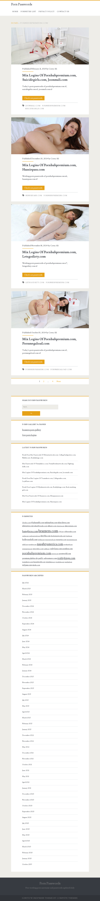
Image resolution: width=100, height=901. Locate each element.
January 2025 (26, 600)
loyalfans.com (41, 540)
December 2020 (28, 794)
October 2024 (27, 618)
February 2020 (27, 853)
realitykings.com (66, 558)
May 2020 (26, 835)
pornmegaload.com (61, 370)
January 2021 (26, 788)
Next (59, 381)
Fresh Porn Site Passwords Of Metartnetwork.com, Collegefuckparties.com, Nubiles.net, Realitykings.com (49, 456)
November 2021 (28, 759)
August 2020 (26, 817)
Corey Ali (53, 69)
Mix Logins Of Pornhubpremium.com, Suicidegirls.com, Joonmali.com (50, 45)
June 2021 (25, 770)
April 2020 (26, 841)
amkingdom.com (50, 522)
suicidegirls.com (34, 109)
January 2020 (27, 859)
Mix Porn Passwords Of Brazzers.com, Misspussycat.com (42, 496)
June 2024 (25, 641)
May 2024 (25, 647)
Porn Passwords (21, 4)
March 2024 (26, 659)
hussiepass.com (33, 196)
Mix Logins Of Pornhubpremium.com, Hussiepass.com (50, 135)
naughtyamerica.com (50, 544)
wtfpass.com (27, 565)
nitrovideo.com (38, 549)
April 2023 (26, 712)
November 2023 (28, 682)
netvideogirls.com (68, 544)
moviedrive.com (32, 544)
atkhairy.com (51, 526)
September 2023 (28, 688)
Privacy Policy (47, 12)
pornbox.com (67, 549)
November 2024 (28, 612)
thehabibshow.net (50, 562)
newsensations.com (27, 549)
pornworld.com (65, 553)
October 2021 (27, 765)
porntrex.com (55, 554)
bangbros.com (30, 531)
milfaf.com (25, 544)
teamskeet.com (27, 562)
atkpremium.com (71, 526)
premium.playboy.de (30, 558)
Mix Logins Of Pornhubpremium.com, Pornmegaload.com (50, 309)
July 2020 (25, 823)
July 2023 (25, 700)
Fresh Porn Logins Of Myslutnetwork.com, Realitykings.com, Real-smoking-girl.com (49, 488)
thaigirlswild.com (39, 562)
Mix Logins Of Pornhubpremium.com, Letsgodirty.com (50, 222)
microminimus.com (72, 540)
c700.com (61, 532)
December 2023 (28, 677)
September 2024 (28, 624)
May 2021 (25, 776)
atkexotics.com (28, 526)
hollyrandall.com (29, 539)
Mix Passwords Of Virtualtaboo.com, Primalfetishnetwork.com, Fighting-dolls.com (48, 465)
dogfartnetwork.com (58, 536)
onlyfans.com (56, 548)
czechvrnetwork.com (34, 536)
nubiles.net (47, 549)
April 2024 (26, 653)
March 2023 (26, 718)
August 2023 (26, 694)
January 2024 (26, 671)
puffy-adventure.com (47, 558)
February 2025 (27, 595)
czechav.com (25, 536)
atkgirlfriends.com (40, 526)
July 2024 (25, 636)
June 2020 (26, 829)
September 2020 (28, 812)
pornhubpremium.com (53, 106)
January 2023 (26, 729)
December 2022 (28, 735)
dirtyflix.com (45, 536)
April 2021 (25, 782)
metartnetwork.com (50, 540)
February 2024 (27, 665)
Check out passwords (33, 98)
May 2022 (25, 747)
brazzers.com (48, 531)
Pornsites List (28, 12)
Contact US (63, 12)
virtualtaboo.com (59, 562)
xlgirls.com (36, 565)
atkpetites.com (60, 526)
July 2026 (25, 583)
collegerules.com (70, 532)
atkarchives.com (63, 522)
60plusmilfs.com (37, 522)
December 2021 (28, 753)
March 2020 (26, 847)
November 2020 (28, 800)
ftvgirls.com (69, 536)
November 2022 (28, 741)
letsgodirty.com (34, 283)
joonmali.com (33, 106)
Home (15, 12)
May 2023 (25, 706)
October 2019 (27, 864)
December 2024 (28, 606)
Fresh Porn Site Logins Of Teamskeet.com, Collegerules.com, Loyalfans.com (44, 479)
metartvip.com (61, 540)
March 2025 (26, 589)
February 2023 (27, 724)
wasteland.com (68, 562)
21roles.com (26, 523)
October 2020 (27, 806)
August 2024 (26, 630)
